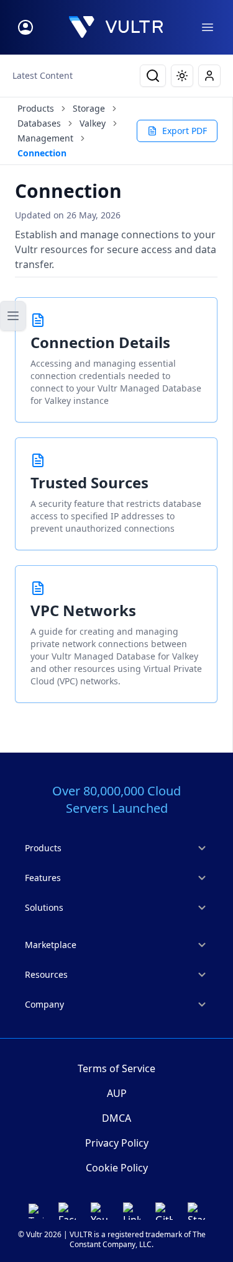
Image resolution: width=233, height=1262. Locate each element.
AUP (117, 1093)
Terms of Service (116, 1068)
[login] (25, 27)
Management (45, 138)
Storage (89, 108)
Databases (39, 123)
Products (35, 108)
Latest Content (42, 75)
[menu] (207, 27)
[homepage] (116, 27)
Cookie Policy (117, 1168)
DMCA (116, 1118)
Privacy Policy (116, 1143)
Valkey (93, 123)
